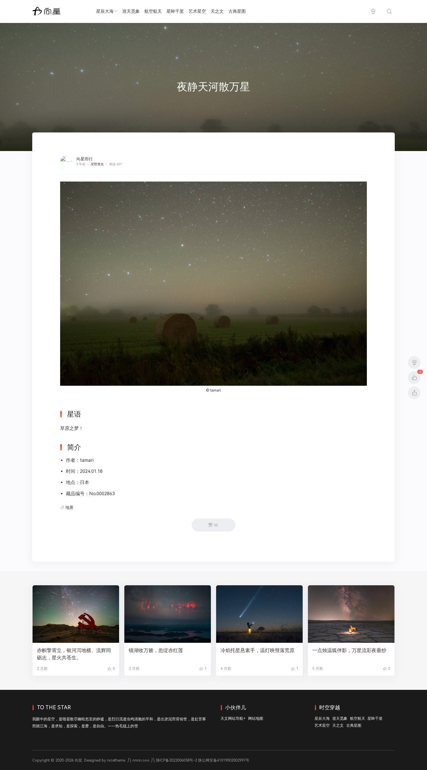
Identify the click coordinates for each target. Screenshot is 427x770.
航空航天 (153, 11)
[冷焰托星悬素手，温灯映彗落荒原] (259, 614)
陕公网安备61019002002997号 (223, 760)
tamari (215, 390)
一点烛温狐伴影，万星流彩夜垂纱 (349, 650)
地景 (69, 507)
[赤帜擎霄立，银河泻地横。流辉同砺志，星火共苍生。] (76, 614)
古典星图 (237, 11)
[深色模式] (373, 11)
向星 (78, 760)
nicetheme (116, 760)
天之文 (217, 11)
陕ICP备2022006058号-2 (176, 760)
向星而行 (84, 159)
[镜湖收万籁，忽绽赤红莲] (167, 614)
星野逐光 (97, 164)
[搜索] (389, 11)
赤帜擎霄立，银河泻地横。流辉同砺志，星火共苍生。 (74, 653)
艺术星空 (197, 11)
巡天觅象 (131, 11)
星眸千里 (175, 11)
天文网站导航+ (232, 718)
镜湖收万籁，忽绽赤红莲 (156, 650)
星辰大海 (105, 11)
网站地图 (255, 718)
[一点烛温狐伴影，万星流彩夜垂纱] (351, 614)
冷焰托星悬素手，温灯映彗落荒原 (257, 650)
